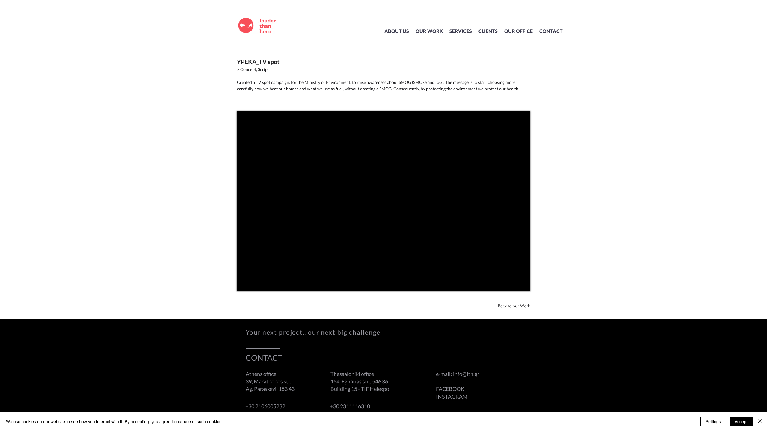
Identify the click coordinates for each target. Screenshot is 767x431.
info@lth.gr (466, 374)
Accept (741, 421)
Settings (713, 421)
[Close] (759, 421)
